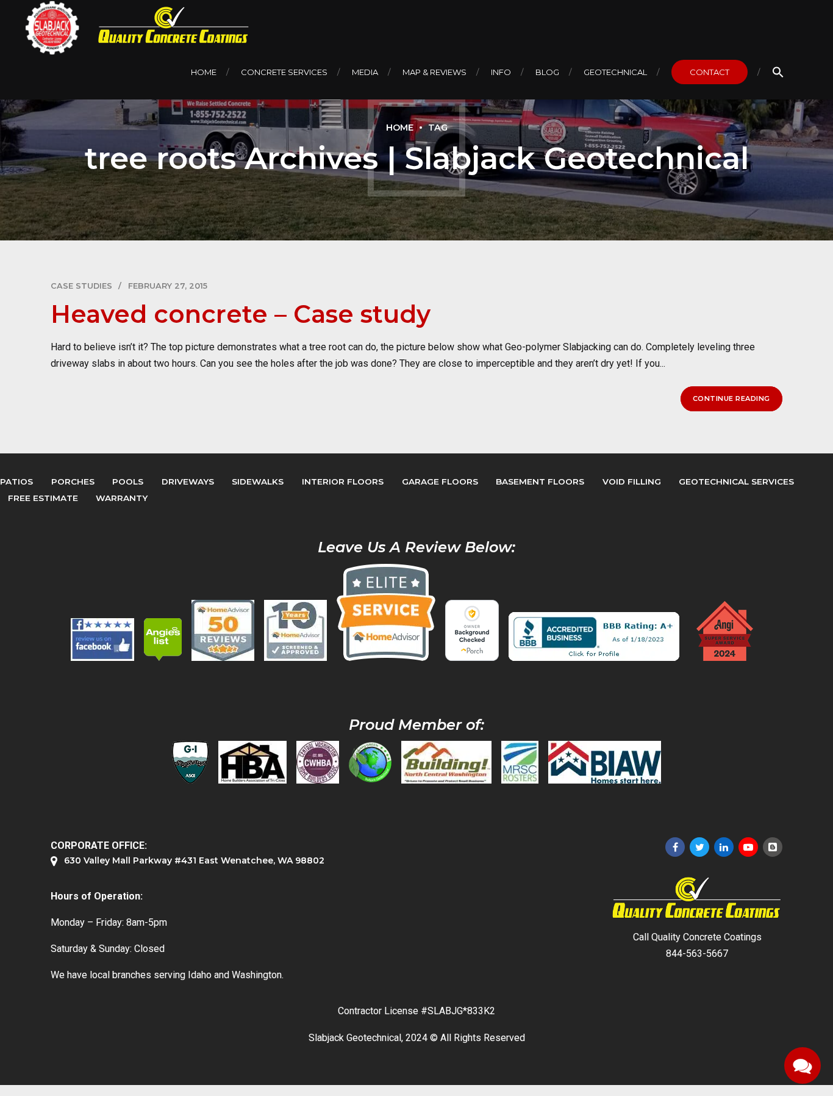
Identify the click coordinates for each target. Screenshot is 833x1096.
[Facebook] (675, 847)
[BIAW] (604, 762)
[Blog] (772, 847)
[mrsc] (519, 762)
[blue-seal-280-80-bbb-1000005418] (594, 636)
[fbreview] (102, 639)
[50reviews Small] (222, 630)
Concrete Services (284, 72)
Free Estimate (43, 498)
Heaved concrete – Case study (241, 314)
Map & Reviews (434, 72)
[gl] (370, 762)
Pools (127, 481)
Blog (547, 72)
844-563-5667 (697, 953)
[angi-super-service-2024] (725, 631)
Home (203, 72)
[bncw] (446, 762)
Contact (709, 72)
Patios (16, 481)
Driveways (188, 481)
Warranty (122, 498)
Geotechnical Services (736, 481)
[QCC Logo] (164, 25)
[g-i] (190, 762)
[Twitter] (699, 847)
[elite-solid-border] (386, 612)
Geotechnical (615, 72)
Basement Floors (540, 481)
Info (501, 72)
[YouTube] (748, 847)
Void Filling (631, 481)
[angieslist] (163, 639)
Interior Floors (343, 481)
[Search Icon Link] (778, 72)
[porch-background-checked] (472, 630)
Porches (73, 481)
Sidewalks (258, 481)
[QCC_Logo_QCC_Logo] (697, 898)
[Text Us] (802, 1065)
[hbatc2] (252, 762)
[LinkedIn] (724, 847)
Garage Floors (440, 481)
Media (365, 72)
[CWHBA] (317, 762)
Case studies (81, 285)
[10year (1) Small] (295, 630)
